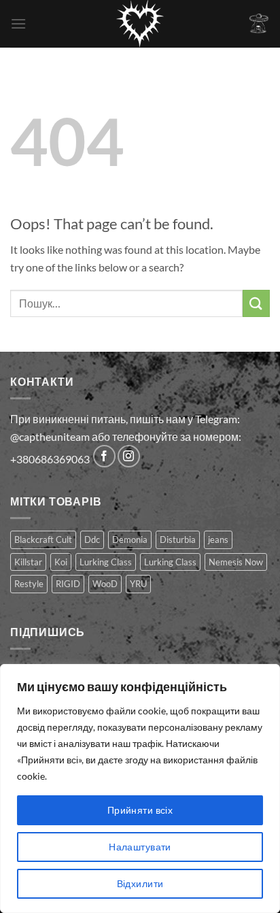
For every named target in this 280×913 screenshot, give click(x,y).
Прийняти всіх (140, 810)
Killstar (28, 562)
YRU (138, 583)
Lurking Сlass (170, 562)
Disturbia (178, 539)
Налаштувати (140, 846)
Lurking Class (106, 562)
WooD (105, 583)
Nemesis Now (236, 562)
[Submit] (256, 303)
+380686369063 (50, 458)
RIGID (68, 583)
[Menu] (18, 23)
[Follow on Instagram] (129, 456)
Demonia (129, 539)
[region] (140, 788)
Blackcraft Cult (43, 539)
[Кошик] (259, 23)
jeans (218, 539)
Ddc (92, 539)
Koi (60, 562)
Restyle (28, 583)
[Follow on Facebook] (104, 456)
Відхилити (140, 883)
